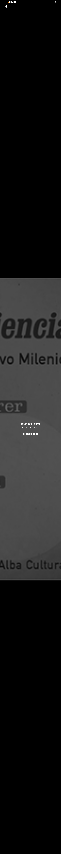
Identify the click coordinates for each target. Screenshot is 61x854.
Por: (13, 427)
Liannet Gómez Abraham (32, 427)
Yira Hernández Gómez (20, 427)
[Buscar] (55, 2)
